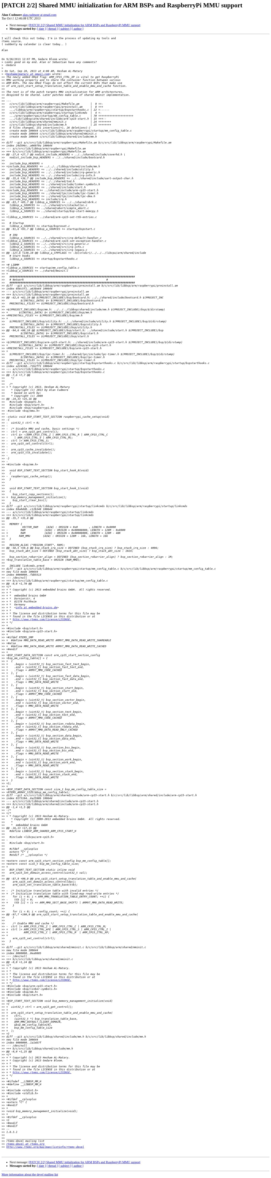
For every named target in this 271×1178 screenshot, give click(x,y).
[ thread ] (52, 28)
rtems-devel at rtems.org (25, 1143)
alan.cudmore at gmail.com (39, 14)
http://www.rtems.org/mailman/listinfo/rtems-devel (45, 1146)
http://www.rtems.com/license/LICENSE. (42, 619)
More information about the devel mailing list (30, 1174)
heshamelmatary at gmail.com (27, 74)
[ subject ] (65, 28)
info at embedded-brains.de (36, 607)
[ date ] (41, 28)
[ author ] (77, 28)
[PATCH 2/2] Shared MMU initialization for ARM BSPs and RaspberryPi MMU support (84, 25)
